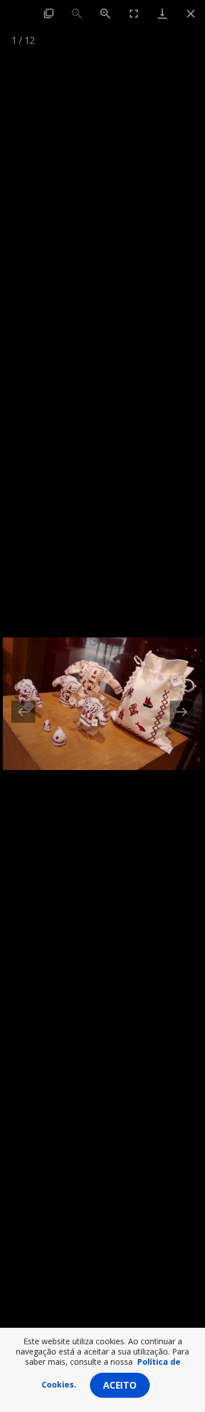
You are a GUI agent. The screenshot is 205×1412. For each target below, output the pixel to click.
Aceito (120, 1385)
